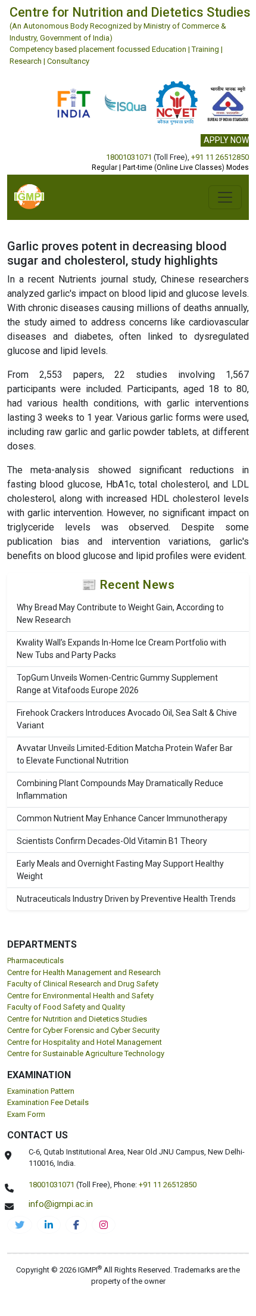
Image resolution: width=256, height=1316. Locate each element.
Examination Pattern (40, 1091)
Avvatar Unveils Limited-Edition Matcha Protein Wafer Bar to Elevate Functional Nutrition (125, 754)
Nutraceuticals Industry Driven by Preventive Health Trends (126, 899)
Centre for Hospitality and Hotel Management (84, 1042)
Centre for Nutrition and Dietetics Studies (77, 1018)
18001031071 (129, 157)
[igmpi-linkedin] (49, 1225)
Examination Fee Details (48, 1102)
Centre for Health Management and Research (84, 972)
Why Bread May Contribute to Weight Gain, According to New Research (120, 614)
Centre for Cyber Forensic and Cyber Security (83, 1030)
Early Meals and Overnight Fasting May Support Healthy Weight (120, 870)
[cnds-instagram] (103, 1225)
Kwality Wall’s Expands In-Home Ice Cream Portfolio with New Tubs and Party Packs (121, 649)
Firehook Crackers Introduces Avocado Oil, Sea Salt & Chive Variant (127, 719)
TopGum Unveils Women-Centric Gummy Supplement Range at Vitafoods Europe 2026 (117, 684)
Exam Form (26, 1114)
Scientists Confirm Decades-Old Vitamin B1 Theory (112, 841)
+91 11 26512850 (220, 157)
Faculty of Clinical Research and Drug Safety (82, 983)
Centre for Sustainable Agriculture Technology (85, 1053)
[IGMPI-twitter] (19, 1225)
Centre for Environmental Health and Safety (80, 995)
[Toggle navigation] (225, 197)
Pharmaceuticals (35, 960)
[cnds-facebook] (76, 1225)
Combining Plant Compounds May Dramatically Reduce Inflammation (120, 789)
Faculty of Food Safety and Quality (66, 1006)
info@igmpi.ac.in (61, 1204)
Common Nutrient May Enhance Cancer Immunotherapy (122, 818)
